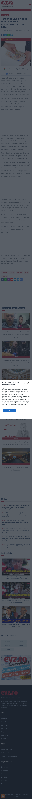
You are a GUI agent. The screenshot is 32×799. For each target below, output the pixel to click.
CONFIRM (10, 410)
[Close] (28, 383)
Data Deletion (7, 416)
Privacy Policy (24, 416)
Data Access (16, 416)
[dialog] (16, 399)
